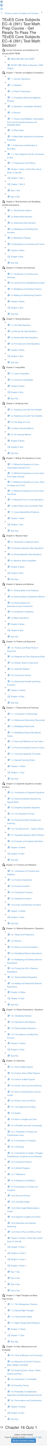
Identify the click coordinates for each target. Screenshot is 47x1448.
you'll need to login (34, 1437)
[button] (1, 2)
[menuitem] (1, 6)
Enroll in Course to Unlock (23, 1440)
